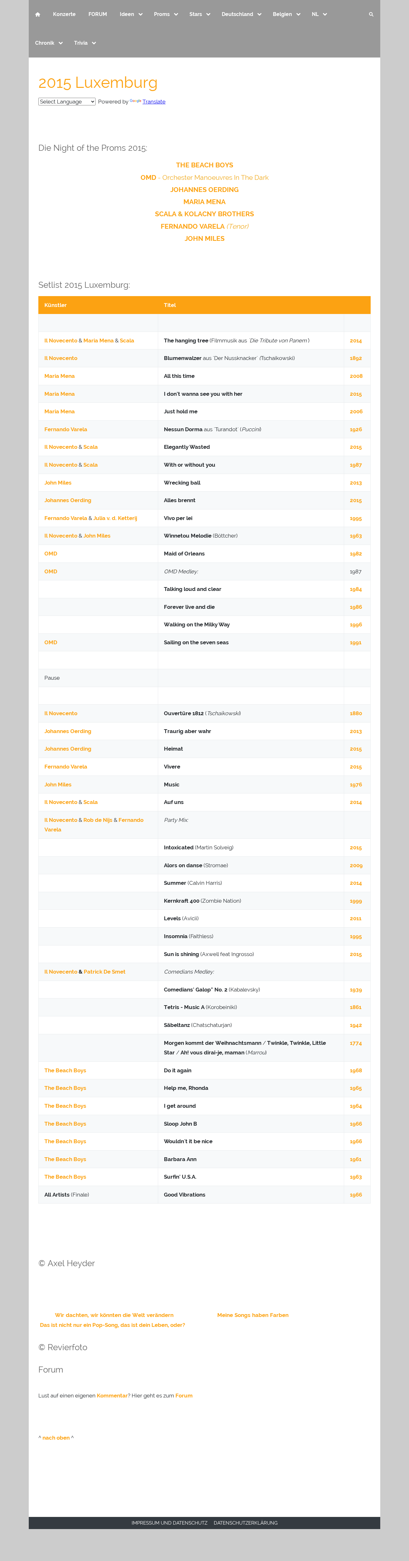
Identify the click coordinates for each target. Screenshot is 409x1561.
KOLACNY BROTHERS (219, 214)
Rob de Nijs (97, 820)
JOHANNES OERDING (204, 190)
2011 (355, 918)
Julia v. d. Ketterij (115, 518)
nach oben (56, 1438)
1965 (356, 1088)
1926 (356, 429)
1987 (356, 465)
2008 (356, 376)
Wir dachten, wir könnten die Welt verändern (114, 1315)
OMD (148, 177)
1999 (356, 901)
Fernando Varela (65, 429)
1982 (356, 553)
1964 (356, 1106)
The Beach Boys (65, 1070)
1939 (356, 989)
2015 (356, 394)
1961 (355, 1159)
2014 (356, 340)
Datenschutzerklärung (246, 1523)
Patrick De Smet (105, 971)
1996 (356, 624)
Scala (127, 340)
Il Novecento (60, 340)
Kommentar (112, 1395)
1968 (356, 1070)
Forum (184, 1395)
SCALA (165, 214)
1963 (356, 535)
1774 (356, 1043)
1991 (355, 642)
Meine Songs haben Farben (253, 1315)
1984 (356, 589)
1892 (356, 358)
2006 (356, 411)
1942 (356, 1025)
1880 (356, 713)
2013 (356, 482)
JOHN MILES (205, 238)
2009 (356, 865)
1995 (356, 518)
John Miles (58, 482)
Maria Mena (98, 340)
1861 (355, 1007)
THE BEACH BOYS (204, 165)
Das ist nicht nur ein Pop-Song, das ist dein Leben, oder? (112, 1325)
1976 (356, 784)
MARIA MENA (204, 202)
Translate (154, 101)
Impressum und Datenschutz (169, 1523)
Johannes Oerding (67, 500)
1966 (356, 1124)
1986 (356, 607)
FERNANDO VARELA (193, 226)
